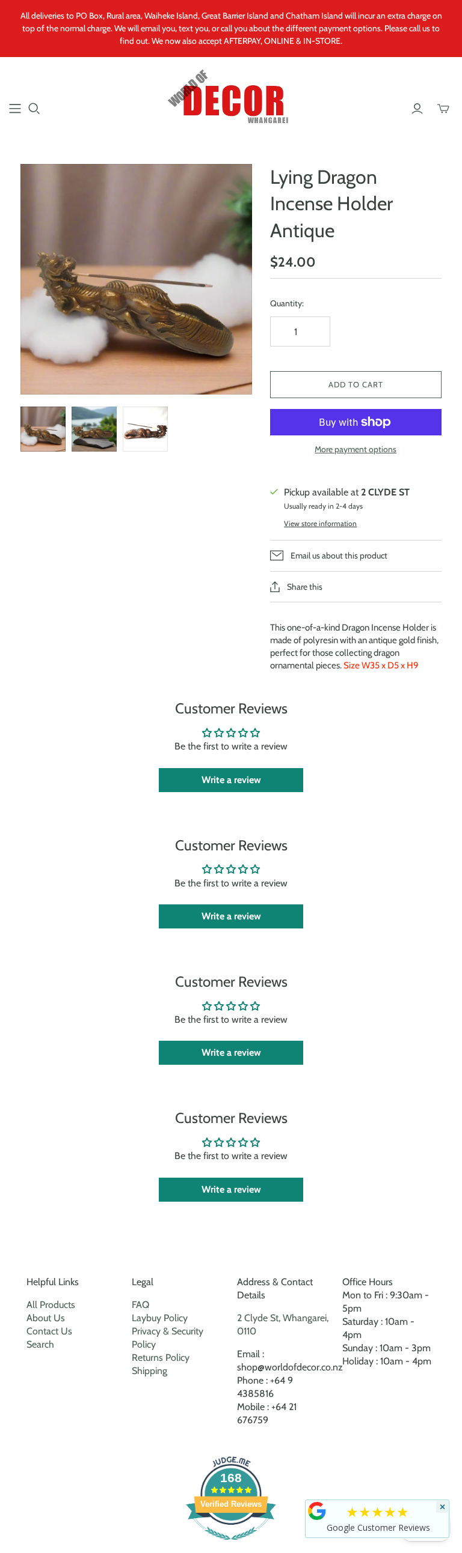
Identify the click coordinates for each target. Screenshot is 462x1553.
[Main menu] (15, 109)
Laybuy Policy (160, 1318)
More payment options (355, 449)
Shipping (149, 1370)
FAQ (140, 1304)
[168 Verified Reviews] (231, 1546)
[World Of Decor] (231, 101)
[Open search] (34, 109)
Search (40, 1344)
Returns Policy (160, 1357)
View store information (320, 523)
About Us (45, 1318)
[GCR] (317, 1511)
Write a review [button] (231, 780)
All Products (50, 1304)
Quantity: (287, 303)
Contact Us (49, 1331)
